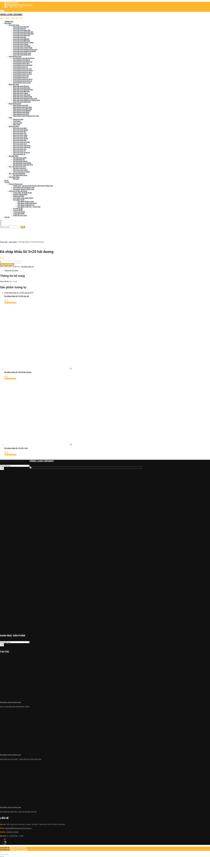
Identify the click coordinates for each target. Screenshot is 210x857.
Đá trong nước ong (19, 149)
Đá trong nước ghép (20, 137)
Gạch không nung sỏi (20, 77)
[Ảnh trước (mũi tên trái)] (1, 856)
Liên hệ (7, 217)
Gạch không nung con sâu (22, 69)
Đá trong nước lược (20, 144)
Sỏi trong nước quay (20, 170)
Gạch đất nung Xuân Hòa (22, 55)
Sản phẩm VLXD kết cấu (26, 205)
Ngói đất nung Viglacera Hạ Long (25, 98)
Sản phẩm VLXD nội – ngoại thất (29, 207)
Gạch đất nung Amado (21, 27)
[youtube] (2, 11)
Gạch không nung (15, 56)
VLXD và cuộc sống (20, 215)
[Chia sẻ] (3, 854)
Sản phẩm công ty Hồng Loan (23, 189)
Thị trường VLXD (19, 212)
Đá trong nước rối (19, 151)
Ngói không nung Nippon (22, 110)
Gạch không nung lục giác (22, 72)
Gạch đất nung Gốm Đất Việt (23, 32)
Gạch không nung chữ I (21, 63)
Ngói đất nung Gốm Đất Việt (23, 90)
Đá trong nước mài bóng (21, 145)
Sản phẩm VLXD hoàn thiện (27, 203)
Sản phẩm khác (14, 177)
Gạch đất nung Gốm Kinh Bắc (23, 34)
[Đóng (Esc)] (1, 854)
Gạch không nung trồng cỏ (22, 81)
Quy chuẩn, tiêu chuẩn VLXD (23, 198)
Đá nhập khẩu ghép (20, 158)
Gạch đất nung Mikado (21, 39)
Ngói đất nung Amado (21, 86)
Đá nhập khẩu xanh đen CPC (23, 165)
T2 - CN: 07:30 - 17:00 (11, 836)
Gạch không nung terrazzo (22, 79)
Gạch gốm (16, 121)
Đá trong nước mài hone (21, 147)
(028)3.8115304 (12, 3)
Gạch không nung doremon (23, 70)
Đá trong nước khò (19, 140)
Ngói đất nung (14, 84)
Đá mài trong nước (19, 168)
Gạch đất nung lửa (19, 37)
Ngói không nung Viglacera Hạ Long (26, 116)
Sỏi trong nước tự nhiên (21, 172)
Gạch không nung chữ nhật (22, 65)
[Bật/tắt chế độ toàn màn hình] (5, 854)
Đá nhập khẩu (13, 156)
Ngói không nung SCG (21, 114)
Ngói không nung (15, 104)
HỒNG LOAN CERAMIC (18, 848)
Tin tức (7, 182)
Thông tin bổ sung (11, 270)
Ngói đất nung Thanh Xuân (22, 97)
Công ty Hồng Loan (15, 184)
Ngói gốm (16, 124)
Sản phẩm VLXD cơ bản (26, 201)
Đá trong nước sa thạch (21, 152)
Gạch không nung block (21, 60)
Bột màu (16, 179)
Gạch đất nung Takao (20, 44)
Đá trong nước (14, 126)
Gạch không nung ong (21, 76)
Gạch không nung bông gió (22, 62)
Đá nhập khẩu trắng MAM (22, 163)
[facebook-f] (0, 11)
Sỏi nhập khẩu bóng (20, 175)
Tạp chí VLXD (18, 210)
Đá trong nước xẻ (19, 154)
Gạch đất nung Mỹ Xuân (21, 41)
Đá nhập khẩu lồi (19, 159)
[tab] (107, 270)
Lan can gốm (17, 123)
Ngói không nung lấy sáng (22, 107)
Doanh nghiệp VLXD (20, 194)
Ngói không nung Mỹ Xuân (22, 109)
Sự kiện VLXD (18, 208)
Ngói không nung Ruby (21, 112)
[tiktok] (4, 11)
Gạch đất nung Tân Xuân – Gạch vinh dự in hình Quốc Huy (20, 759)
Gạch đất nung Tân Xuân (22, 46)
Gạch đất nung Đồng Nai (21, 30)
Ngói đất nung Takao (20, 93)
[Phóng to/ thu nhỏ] (7, 854)
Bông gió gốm (18, 119)
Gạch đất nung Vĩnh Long (22, 53)
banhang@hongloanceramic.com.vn (19, 5)
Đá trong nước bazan (20, 130)
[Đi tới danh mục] (2, 468)
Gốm (10, 117)
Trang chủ (3, 242)
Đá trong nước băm (20, 128)
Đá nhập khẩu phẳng (20, 161)
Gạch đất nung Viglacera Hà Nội (24, 51)
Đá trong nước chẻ (19, 133)
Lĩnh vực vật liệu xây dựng (18, 191)
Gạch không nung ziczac (22, 83)
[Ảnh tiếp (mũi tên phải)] (3, 856)
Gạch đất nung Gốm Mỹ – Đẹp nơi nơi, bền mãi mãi (18, 812)
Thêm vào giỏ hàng (7, 264)
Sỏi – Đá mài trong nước (17, 166)
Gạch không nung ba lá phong (23, 58)
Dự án (6, 180)
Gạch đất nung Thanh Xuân (22, 48)
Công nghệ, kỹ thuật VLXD (22, 193)
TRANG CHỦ (8, 21)
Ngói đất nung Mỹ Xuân (21, 91)
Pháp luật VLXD (18, 196)
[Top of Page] (0, 852)
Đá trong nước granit (20, 138)
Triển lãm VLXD (18, 214)
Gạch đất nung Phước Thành (23, 42)
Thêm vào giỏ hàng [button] (10, 303)
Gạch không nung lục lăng (22, 74)
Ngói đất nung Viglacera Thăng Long (26, 100)
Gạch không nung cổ (20, 67)
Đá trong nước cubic (20, 135)
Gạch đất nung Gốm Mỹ (21, 35)
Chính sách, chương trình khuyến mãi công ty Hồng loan (33, 186)
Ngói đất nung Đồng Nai (21, 88)
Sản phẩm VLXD (18, 200)
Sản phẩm (7, 23)
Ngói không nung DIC (20, 105)
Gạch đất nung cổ (19, 28)
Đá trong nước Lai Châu (21, 142)
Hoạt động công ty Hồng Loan (23, 187)
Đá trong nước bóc (19, 131)
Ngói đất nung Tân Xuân (21, 95)
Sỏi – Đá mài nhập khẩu (17, 173)
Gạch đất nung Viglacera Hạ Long (25, 49)
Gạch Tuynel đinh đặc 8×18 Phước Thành (14, 707)
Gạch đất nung (14, 25)
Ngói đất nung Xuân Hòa (22, 102)
